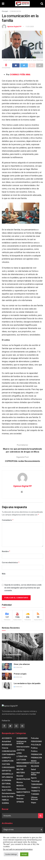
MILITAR (20, 769)
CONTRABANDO (8, 754)
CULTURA (6, 764)
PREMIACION (36, 754)
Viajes (33, 803)
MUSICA (19, 786)
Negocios (20, 795)
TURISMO (35, 794)
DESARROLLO (7, 774)
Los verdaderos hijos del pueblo (27, 683)
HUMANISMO (22, 738)
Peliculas (35, 738)
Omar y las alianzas (22, 664)
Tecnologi (35, 781)
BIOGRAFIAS (7, 745)
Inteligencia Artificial (21, 742)
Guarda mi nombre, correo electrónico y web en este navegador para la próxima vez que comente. (22, 587)
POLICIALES (36, 745)
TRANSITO (35, 788)
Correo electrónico (11, 562)
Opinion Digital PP (14, 26)
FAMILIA (5, 800)
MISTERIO (20, 773)
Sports (34, 778)
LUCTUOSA (21, 760)
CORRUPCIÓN (7, 761)
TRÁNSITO (35, 791)
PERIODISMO (36, 741)
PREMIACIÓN (36, 758)
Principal (5, 11)
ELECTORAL (7, 790)
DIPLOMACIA (7, 777)
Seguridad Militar (35, 774)
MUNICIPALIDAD (23, 779)
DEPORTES (6, 771)
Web (3, 574)
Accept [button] (24, 854)
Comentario (8, 520)
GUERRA (5, 803)
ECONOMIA (6, 780)
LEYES (19, 753)
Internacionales (23, 747)
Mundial (19, 776)
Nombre (6, 551)
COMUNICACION (15, 11)
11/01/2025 (30, 26)
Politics (34, 751)
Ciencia (5, 748)
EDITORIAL (6, 784)
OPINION (20, 802)
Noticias (20, 799)
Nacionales (21, 789)
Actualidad (6, 741)
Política (34, 748)
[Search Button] (40, 815)
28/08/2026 (18, 677)
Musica (19, 782)
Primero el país (20, 674)
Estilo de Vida (7, 797)
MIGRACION (21, 766)
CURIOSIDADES (8, 767)
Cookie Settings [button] (11, 854)
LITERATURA (21, 756)
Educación (6, 787)
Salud (33, 769)
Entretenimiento (8, 793)
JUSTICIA (20, 750)
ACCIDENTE (7, 738)
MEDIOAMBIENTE (23, 763)
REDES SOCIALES (35, 762)
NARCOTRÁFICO (23, 792)
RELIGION (35, 766)
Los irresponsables (12, 654)
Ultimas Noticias (34, 798)
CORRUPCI (6, 758)
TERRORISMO (36, 784)
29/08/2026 (8, 657)
